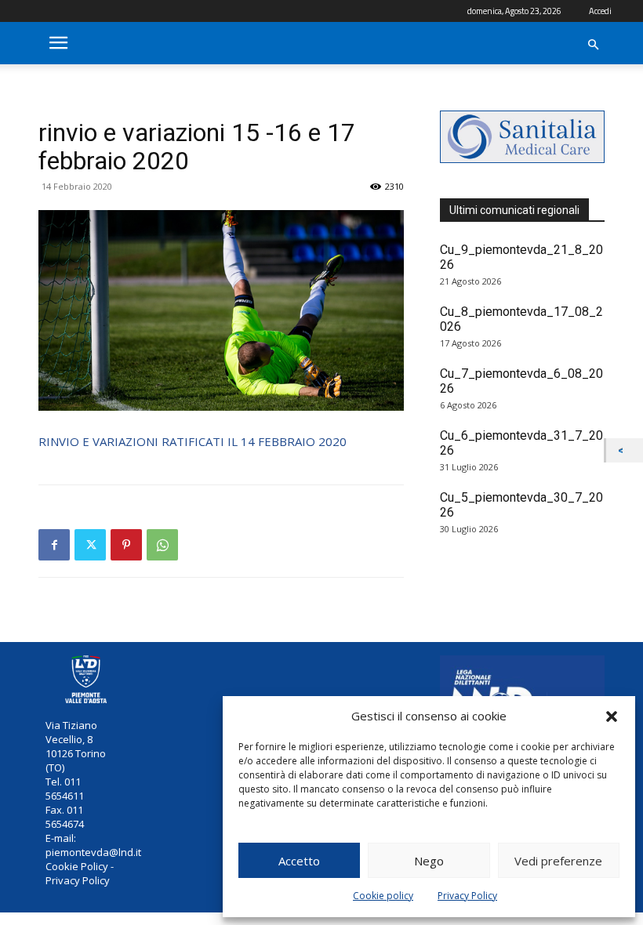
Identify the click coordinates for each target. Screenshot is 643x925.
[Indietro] (624, 450)
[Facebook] (54, 544)
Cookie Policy (76, 866)
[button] (611, 716)
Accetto (299, 861)
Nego (429, 861)
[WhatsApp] (162, 544)
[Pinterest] (126, 544)
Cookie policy (383, 895)
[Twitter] (90, 544)
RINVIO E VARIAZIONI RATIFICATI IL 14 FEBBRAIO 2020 (192, 441)
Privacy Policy (467, 895)
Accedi (600, 11)
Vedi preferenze (558, 861)
